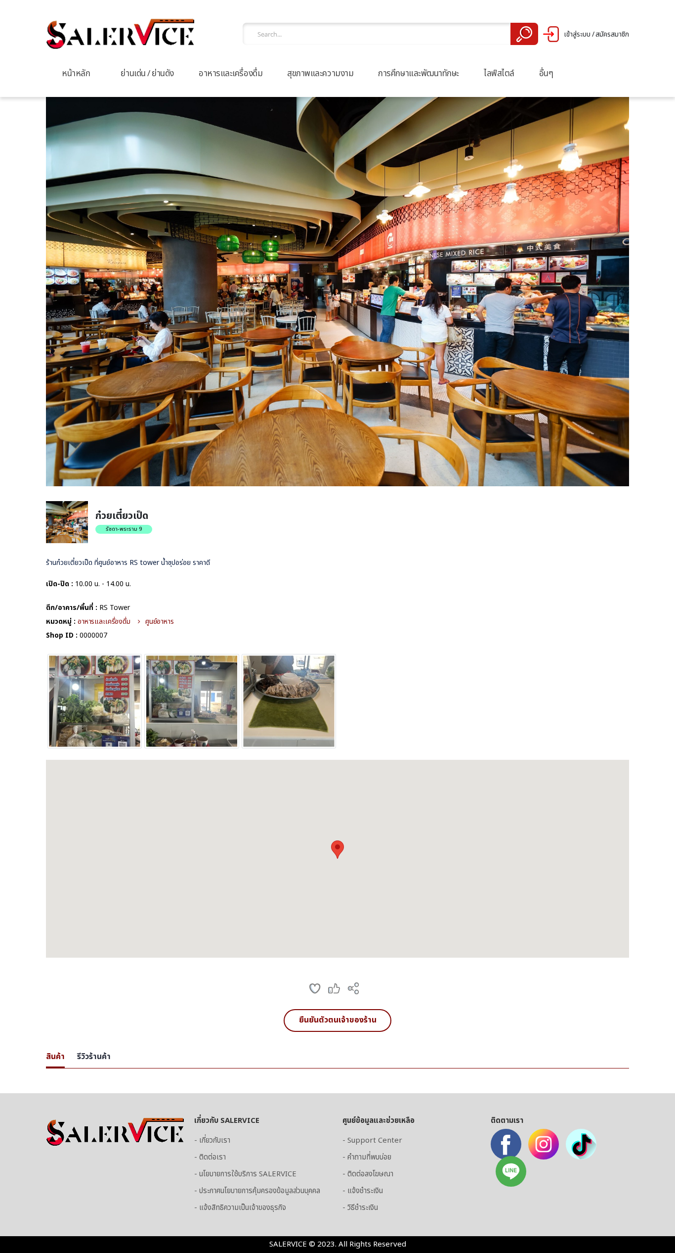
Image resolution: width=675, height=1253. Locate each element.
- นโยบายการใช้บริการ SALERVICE (245, 1174)
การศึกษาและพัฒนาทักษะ (418, 73)
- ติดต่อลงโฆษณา (367, 1174)
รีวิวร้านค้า (94, 1057)
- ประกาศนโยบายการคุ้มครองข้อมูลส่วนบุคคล (257, 1191)
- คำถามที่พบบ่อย (366, 1157)
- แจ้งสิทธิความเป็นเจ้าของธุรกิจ (240, 1207)
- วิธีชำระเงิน (360, 1207)
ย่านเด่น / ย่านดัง (147, 73)
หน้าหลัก (76, 73)
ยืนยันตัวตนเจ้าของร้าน (338, 1020)
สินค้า (55, 1057)
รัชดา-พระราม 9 (124, 529)
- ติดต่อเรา (210, 1157)
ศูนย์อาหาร (159, 621)
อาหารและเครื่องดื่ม (230, 73)
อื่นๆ (546, 73)
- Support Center (372, 1140)
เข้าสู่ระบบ (577, 35)
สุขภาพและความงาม (320, 73)
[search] (524, 34)
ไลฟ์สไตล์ (499, 73)
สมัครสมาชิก (612, 35)
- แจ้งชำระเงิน (362, 1191)
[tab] (55, 1057)
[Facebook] (506, 1144)
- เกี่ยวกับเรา (212, 1140)
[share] (353, 988)
